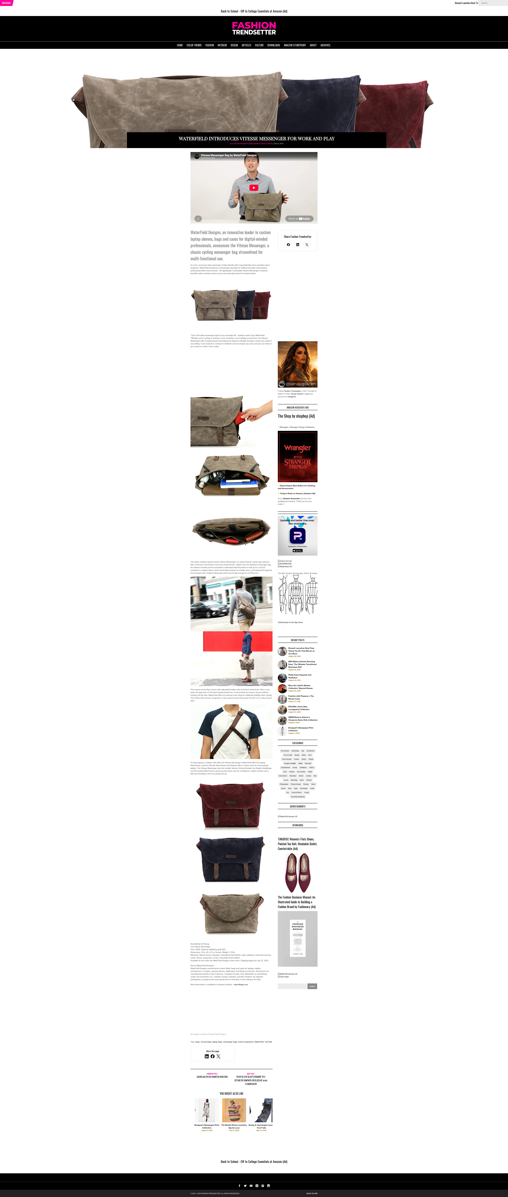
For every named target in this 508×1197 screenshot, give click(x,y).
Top (287, 792)
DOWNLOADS (273, 45)
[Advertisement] (231, 372)
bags (198, 1042)
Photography (284, 784)
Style (295, 788)
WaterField (259, 1042)
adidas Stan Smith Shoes (212, 1076)
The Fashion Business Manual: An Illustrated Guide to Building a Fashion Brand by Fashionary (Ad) (297, 902)
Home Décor (283, 776)
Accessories (235, 143)
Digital (300, 763)
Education (308, 763)
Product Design (296, 784)
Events (295, 767)
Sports (256, 143)
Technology (303, 788)
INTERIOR (222, 45)
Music (302, 780)
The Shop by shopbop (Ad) (296, 416)
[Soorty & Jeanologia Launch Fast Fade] (261, 1122)
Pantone (309, 780)
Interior (301, 776)
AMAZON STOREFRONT (295, 45)
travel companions (246, 1042)
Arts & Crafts (288, 755)
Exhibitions (303, 767)
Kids (315, 776)
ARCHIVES (325, 45)
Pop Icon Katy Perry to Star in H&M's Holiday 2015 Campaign (251, 1080)
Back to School (229, 11)
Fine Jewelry (301, 772)
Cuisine (296, 759)
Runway (306, 784)
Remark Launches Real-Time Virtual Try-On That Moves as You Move (380, 3)
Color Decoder (286, 759)
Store (290, 788)
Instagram (292, 397)
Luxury (286, 780)
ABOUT (313, 45)
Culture (303, 759)
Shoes (313, 784)
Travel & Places (266, 143)
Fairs (285, 772)
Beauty (297, 755)
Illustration (293, 776)
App (302, 751)
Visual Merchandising (298, 797)
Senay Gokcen (297, 394)
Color (310, 755)
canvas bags (206, 1042)
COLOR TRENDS (194, 45)
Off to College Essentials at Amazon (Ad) (264, 11)
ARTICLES (246, 45)
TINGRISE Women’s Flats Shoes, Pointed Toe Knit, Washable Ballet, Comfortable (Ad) (297, 844)
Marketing (294, 780)
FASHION (209, 45)
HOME (180, 45)
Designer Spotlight (290, 763)
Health (310, 772)
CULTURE (259, 45)
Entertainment (285, 767)
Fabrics (311, 767)
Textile (312, 788)
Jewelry (308, 776)
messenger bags (230, 1042)
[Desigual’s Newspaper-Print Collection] (207, 1122)
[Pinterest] (262, 1186)
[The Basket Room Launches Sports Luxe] (234, 1122)
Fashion (250, 143)
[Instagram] (268, 1186)
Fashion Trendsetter (292, 391)
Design (243, 143)
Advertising (295, 751)
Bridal (303, 755)
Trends (306, 792)
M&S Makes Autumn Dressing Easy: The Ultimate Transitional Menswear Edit (452, 3)
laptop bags (217, 1042)
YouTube (268, 1042)
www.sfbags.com (241, 984)
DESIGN (234, 45)
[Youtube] (251, 1186)
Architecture (310, 751)
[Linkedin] (257, 1186)
